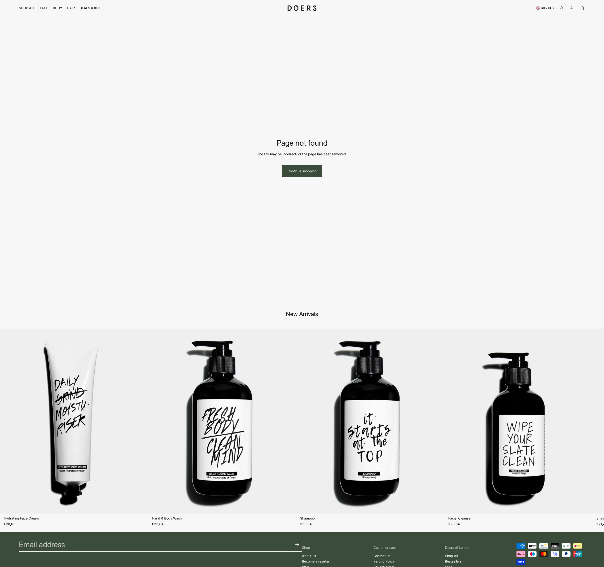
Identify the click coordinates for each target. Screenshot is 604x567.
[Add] (141, 506)
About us (309, 556)
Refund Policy (384, 561)
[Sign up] (297, 545)
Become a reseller (315, 561)
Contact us (381, 556)
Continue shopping (302, 171)
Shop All (451, 556)
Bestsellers (453, 561)
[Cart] (582, 8)
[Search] (561, 8)
